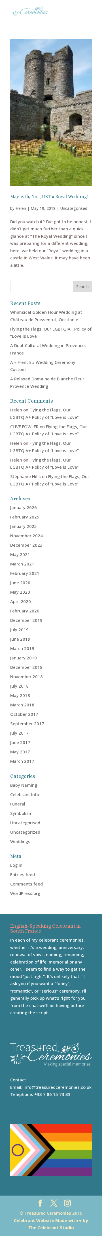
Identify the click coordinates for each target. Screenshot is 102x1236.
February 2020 (24, 611)
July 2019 (19, 629)
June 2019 (20, 639)
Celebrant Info (24, 794)
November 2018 (26, 676)
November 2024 (26, 535)
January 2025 (23, 526)
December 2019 (26, 620)
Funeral (17, 804)
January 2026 (23, 507)
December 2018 (26, 667)
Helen (21, 208)
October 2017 (24, 714)
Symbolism (21, 813)
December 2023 (26, 545)
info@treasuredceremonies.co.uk (58, 1087)
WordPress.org (25, 893)
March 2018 (22, 705)
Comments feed (26, 884)
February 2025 (24, 517)
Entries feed (22, 874)
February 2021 (24, 573)
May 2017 (20, 752)
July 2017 (19, 733)
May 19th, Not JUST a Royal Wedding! (49, 196)
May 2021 (20, 554)
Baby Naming (23, 785)
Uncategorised (73, 208)
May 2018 (20, 695)
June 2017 (20, 742)
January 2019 (23, 658)
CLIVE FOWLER (24, 426)
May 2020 (20, 592)
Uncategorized (25, 832)
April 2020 (20, 601)
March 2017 (22, 761)
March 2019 (22, 648)
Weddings (20, 841)
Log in (16, 865)
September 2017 (27, 723)
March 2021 (22, 564)
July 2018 (19, 686)
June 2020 (20, 582)
